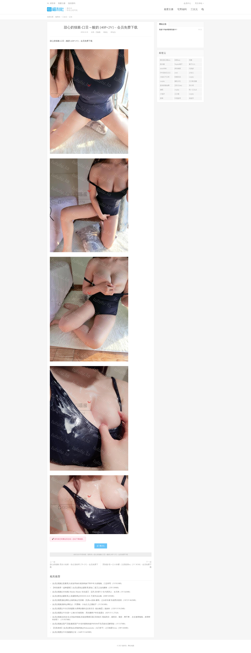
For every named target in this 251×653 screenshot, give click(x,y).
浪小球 (191, 85)
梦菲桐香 (178, 68)
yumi (176, 73)
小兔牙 (162, 94)
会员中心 (187, 3)
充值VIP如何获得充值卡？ (168, 29)
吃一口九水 (193, 90)
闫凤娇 (191, 68)
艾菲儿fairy (178, 85)
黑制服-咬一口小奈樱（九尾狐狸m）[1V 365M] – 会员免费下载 (127, 566)
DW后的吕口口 (165, 73)
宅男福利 (182, 9)
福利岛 (55, 9)
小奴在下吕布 (164, 77)
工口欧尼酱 (193, 81)
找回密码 (71, 3)
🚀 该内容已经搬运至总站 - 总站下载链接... (68, 539)
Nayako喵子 (178, 64)
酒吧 (161, 90)
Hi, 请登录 (51, 3)
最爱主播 (168, 9)
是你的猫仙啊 (164, 85)
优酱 (190, 60)
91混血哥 (178, 98)
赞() (101, 546)
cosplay (191, 77)
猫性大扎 (178, 81)
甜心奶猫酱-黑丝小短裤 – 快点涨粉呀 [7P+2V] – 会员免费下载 (74, 566)
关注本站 (199, 3)
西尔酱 (162, 64)
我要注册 (61, 3)
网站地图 (131, 646)
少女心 (191, 73)
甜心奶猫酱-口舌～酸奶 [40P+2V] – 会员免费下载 (101, 27)
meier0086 (163, 68)
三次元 (194, 9)
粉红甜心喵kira (165, 60)
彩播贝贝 (178, 77)
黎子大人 (192, 64)
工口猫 (177, 94)
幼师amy (177, 60)
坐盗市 (191, 98)
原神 (161, 98)
